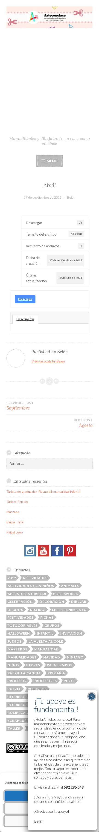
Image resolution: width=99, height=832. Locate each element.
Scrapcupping (22, 721)
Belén (71, 197)
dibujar (78, 602)
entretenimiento (69, 610)
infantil (45, 633)
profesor (17, 681)
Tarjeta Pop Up (17, 502)
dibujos (15, 610)
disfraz (37, 610)
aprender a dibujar (27, 594)
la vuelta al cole (46, 641)
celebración (20, 602)
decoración (52, 602)
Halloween (19, 633)
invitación (71, 633)
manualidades (22, 657)
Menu (52, 161)
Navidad (51, 657)
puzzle (14, 689)
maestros (17, 649)
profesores (45, 681)
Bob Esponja (65, 594)
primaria (56, 673)
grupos (51, 625)
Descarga (25, 299)
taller (14, 728)
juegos (15, 641)
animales (70, 586)
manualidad (46, 649)
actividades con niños (31, 586)
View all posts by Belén (48, 361)
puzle (69, 681)
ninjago (75, 657)
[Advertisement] (49, 83)
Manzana (12, 512)
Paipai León (14, 532)
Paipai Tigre (14, 522)
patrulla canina (24, 673)
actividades (35, 578)
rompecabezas (22, 713)
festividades (20, 617)
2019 (12, 578)
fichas (46, 617)
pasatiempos (59, 665)
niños (13, 665)
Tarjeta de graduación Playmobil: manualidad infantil (43, 491)
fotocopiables (23, 625)
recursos (37, 689)
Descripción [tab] (25, 319)
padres (33, 665)
